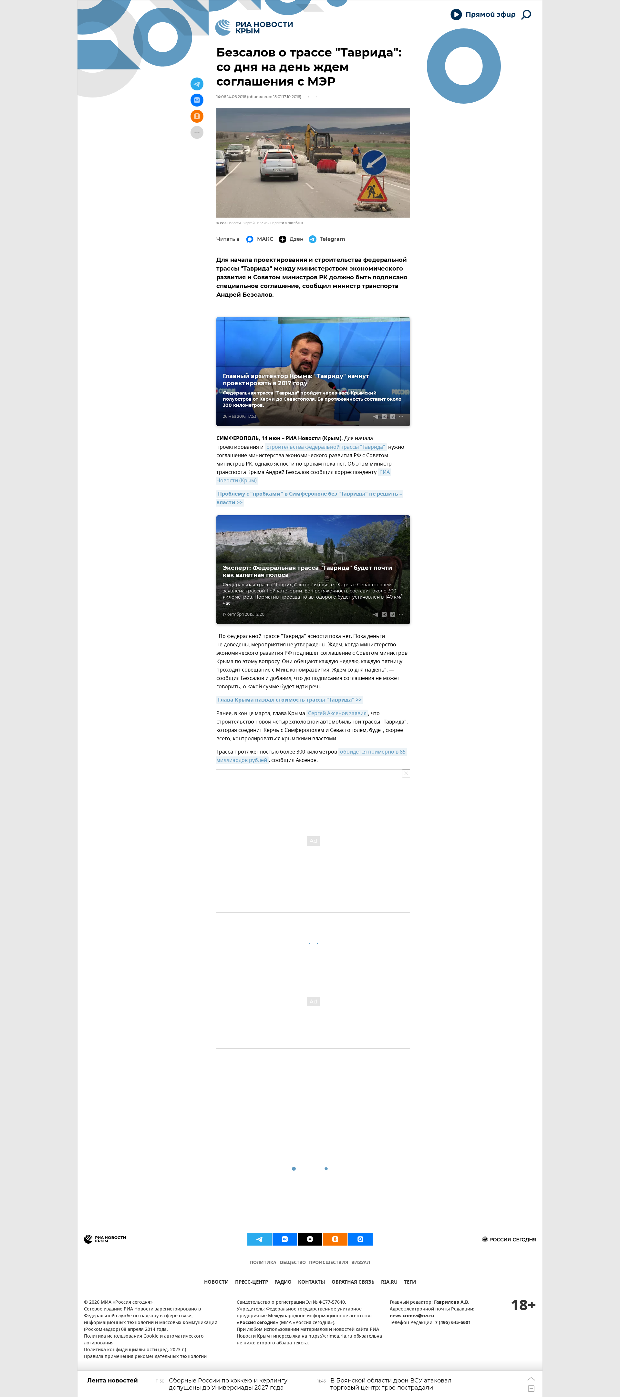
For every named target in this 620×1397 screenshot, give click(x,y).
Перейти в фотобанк (286, 223)
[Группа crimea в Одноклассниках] (335, 1239)
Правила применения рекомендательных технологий (145, 1357)
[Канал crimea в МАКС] (360, 1239)
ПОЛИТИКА (263, 1263)
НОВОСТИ (216, 1283)
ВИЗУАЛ (360, 1263)
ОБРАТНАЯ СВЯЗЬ (353, 1283)
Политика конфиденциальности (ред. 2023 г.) (135, 1350)
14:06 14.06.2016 (231, 96)
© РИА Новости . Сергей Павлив (241, 223)
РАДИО (283, 1283)
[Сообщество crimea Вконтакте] (285, 1239)
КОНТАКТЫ (311, 1283)
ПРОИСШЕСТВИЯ (328, 1263)
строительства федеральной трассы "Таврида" (325, 447)
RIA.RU (389, 1283)
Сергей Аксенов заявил (337, 713)
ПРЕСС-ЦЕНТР (251, 1283)
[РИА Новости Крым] (254, 27)
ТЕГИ (410, 1283)
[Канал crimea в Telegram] (259, 1239)
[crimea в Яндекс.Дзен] (310, 1239)
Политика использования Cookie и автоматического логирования (144, 1340)
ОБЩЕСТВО (293, 1263)
